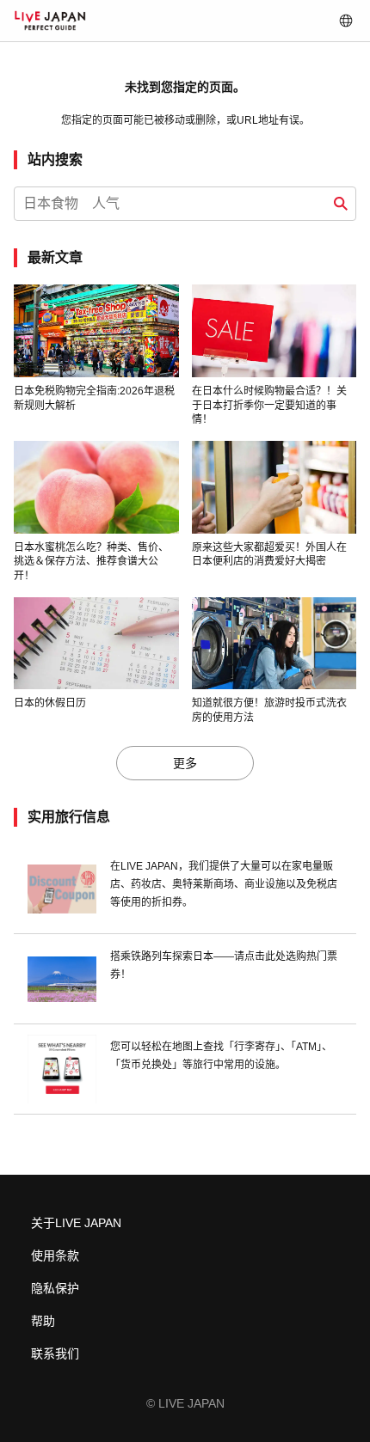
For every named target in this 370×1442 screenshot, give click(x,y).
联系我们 (55, 1353)
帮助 (43, 1321)
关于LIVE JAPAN (76, 1223)
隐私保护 (55, 1288)
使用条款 (55, 1255)
